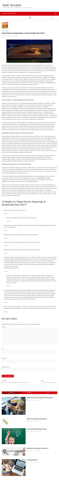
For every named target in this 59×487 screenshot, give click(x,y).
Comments (29, 392)
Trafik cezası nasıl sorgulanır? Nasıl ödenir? (40, 398)
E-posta (4, 358)
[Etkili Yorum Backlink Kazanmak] (5, 419)
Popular (11, 392)
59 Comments (38, 400)
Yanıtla (6, 213)
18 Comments (38, 431)
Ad (3, 349)
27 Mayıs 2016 (30, 431)
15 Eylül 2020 (30, 462)
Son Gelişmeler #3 (32, 460)
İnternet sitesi (5, 367)
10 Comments (16, 36)
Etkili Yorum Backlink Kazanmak (37, 419)
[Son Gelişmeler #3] (14, 460)
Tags (48, 392)
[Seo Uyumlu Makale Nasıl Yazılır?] (14, 429)
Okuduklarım (5, 30)
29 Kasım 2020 (31, 400)
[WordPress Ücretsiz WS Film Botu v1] (14, 448)
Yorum (4, 327)
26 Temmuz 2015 (6, 36)
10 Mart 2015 (30, 421)
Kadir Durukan (12, 5)
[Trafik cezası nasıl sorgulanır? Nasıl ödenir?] (14, 397)
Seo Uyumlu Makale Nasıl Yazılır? (37, 429)
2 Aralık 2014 (30, 450)
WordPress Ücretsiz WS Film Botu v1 (38, 448)
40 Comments (38, 421)
